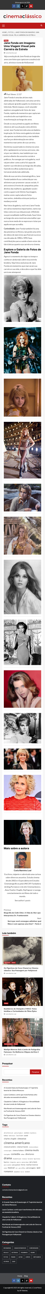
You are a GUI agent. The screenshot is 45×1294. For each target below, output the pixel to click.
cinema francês (22, 1147)
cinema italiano (18, 1150)
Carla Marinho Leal (11, 53)
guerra (19, 1162)
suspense (17, 1172)
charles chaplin (10, 1139)
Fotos (6, 40)
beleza (6, 1135)
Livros (28, 1257)
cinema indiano (33, 1147)
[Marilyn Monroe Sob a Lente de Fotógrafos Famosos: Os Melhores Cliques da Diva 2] (22, 1032)
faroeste (30, 1159)
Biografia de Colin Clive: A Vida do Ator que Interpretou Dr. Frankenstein (22, 913)
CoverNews (37, 1288)
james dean (25, 1162)
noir (16, 1168)
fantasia (24, 1158)
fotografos (13, 1162)
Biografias (7, 1248)
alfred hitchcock (8, 1133)
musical (11, 1167)
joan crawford (7, 1165)
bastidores (33, 1133)
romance (8, 1171)
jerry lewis (33, 1162)
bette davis (12, 1135)
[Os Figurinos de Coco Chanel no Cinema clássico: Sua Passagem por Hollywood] (22, 951)
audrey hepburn (18, 1133)
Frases (13, 1257)
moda (5, 1168)
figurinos (6, 1162)
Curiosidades (8, 1044)
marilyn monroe (32, 1165)
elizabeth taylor (17, 1158)
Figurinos (7, 962)
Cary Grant (19, 1135)
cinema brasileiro (10, 1147)
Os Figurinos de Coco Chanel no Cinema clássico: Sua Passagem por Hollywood (22, 1116)
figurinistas (37, 1158)
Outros (6, 1261)
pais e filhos (22, 1168)
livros (23, 1165)
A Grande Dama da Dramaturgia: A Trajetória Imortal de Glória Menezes (21, 1089)
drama (8, 1158)
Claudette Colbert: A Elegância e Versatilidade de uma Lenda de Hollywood (22, 1103)
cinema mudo (32, 1150)
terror (22, 1171)
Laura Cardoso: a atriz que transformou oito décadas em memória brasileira (20, 1096)
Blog (26, 1276)
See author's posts (22, 900)
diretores (29, 1154)
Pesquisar (7, 1063)
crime (22, 1154)
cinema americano (17, 1143)
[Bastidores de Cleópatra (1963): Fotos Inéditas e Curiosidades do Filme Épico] (22, 992)
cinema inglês (8, 1150)
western (27, 1172)
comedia (15, 1153)
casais (26, 1135)
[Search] (41, 25)
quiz (38, 1167)
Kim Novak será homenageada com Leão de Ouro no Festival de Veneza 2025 (22, 1109)
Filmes (33, 1252)
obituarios (37, 1257)
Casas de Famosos (20, 1248)
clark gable (7, 1154)
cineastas (21, 1138)
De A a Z (6, 1252)
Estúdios (15, 1252)
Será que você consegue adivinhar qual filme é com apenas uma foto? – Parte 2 (24, 921)
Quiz (13, 1261)
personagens (31, 1168)
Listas (20, 1257)
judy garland (16, 1165)
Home (19, 1276)
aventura (26, 1133)
